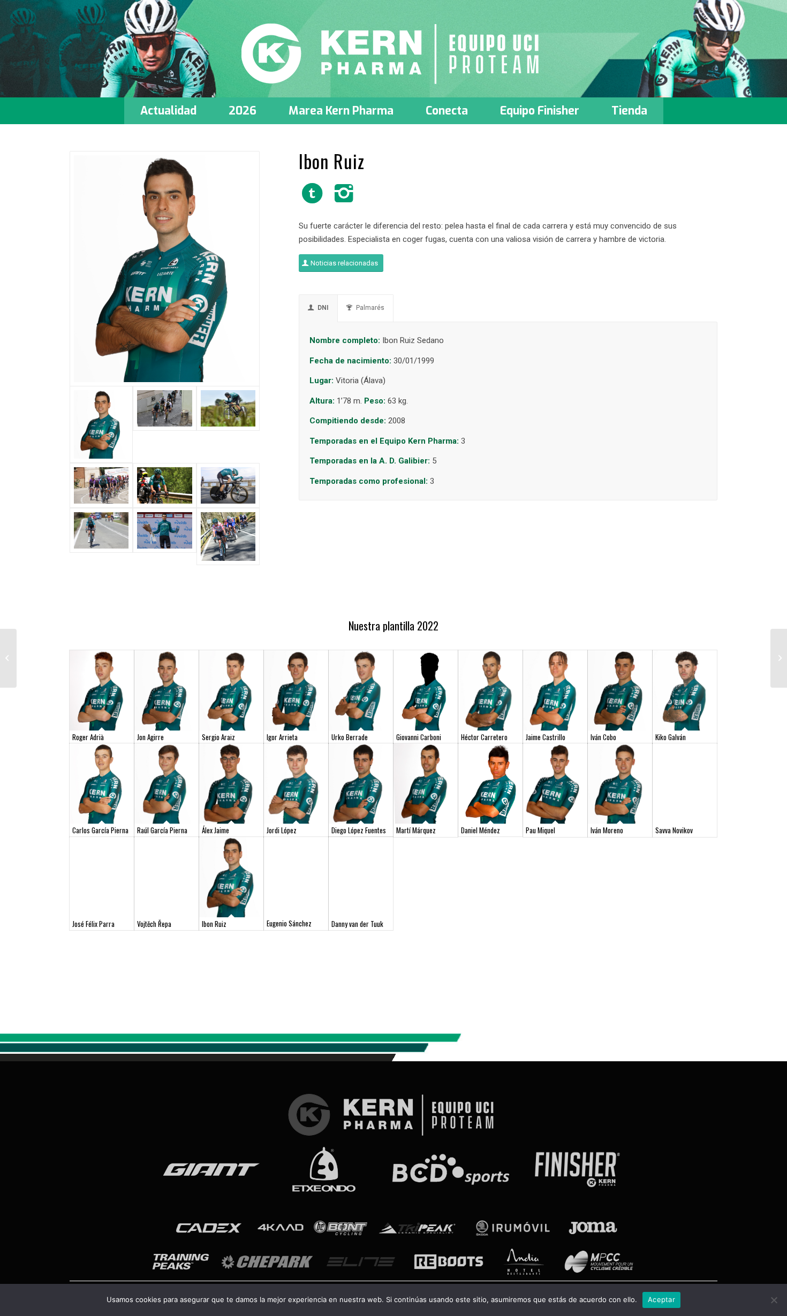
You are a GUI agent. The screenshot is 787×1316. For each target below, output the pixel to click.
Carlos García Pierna (100, 830)
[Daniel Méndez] (490, 783)
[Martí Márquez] (426, 783)
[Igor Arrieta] (296, 690)
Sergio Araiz (218, 737)
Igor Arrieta (282, 737)
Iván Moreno (607, 830)
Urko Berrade (349, 737)
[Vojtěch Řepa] (166, 877)
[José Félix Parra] (102, 877)
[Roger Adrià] (102, 690)
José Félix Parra (93, 923)
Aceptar (661, 1299)
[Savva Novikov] (685, 783)
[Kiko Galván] (685, 690)
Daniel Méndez (480, 830)
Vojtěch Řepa (154, 923)
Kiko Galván (670, 737)
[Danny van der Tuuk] (361, 877)
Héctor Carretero (484, 737)
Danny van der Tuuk (357, 923)
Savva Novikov (674, 830)
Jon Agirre (150, 737)
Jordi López (282, 830)
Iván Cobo (603, 737)
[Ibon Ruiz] (231, 877)
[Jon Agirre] (166, 690)
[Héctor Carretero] (490, 690)
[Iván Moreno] (620, 783)
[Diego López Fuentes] (361, 783)
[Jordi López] (296, 783)
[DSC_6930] (228, 536)
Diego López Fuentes (358, 830)
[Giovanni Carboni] (426, 690)
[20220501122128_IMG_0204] (164, 485)
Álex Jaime (215, 830)
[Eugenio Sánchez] (296, 877)
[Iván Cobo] (620, 690)
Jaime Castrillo (545, 737)
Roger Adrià (88, 737)
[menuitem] (168, 110)
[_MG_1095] (101, 485)
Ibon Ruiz (214, 923)
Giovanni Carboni (418, 737)
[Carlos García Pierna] (102, 783)
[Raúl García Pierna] (166, 783)
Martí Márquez (416, 830)
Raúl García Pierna (162, 830)
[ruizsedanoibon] (165, 268)
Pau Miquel (540, 830)
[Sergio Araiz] (231, 690)
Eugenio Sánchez (289, 923)
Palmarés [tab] (370, 307)
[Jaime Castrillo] (555, 690)
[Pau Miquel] (555, 783)
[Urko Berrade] (361, 690)
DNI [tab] (323, 307)
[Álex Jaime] (231, 783)
